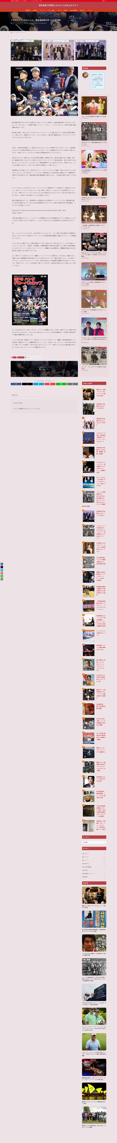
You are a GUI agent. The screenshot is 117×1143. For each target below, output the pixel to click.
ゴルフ (14, 23)
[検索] (105, 1)
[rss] (103, 1)
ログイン (29, 409)
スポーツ (86, 853)
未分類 (85, 870)
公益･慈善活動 (87, 867)
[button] (16, 384)
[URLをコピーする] (72, 384)
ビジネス (86, 857)
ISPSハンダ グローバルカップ (32, 23)
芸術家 (85, 877)
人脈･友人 (86, 863)
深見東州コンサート (89, 873)
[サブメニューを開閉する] (104, 854)
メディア (86, 860)
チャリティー (20, 23)
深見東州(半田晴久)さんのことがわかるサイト (58, 5)
